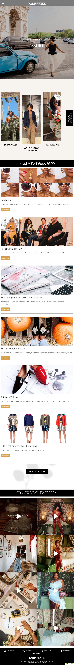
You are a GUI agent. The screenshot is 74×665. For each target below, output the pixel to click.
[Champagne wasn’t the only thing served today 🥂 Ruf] (55, 590)
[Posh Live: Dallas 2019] (37, 231)
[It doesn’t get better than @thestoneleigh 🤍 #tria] (55, 627)
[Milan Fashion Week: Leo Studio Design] (37, 428)
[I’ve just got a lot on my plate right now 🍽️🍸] (18, 516)
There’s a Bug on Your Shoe (14, 349)
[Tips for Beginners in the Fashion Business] (37, 280)
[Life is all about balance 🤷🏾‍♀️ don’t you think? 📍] (55, 516)
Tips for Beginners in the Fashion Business (21, 298)
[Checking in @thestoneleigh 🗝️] (55, 553)
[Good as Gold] (37, 182)
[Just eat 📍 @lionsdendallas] (18, 627)
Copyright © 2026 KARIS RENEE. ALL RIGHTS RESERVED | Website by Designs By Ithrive (37, 662)
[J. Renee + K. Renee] (37, 379)
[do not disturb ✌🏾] (18, 590)
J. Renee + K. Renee (10, 398)
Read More (5, 209)
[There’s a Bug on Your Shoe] (37, 331)
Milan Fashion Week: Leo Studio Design (19, 447)
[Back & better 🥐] (18, 553)
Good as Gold (7, 201)
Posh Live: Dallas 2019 (11, 250)
